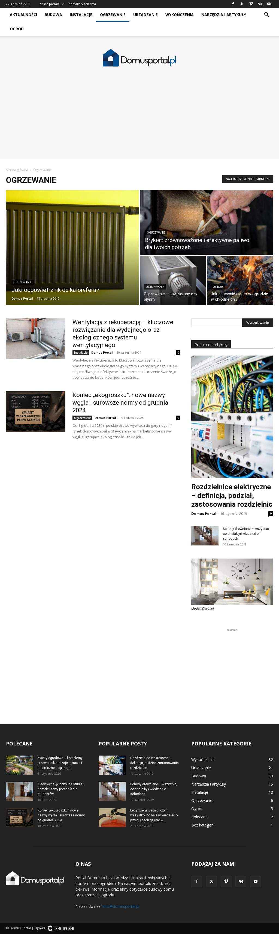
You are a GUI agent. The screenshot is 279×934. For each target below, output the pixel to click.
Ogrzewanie (113, 14)
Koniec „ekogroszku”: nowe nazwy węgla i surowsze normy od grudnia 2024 (120, 403)
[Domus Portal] (139, 58)
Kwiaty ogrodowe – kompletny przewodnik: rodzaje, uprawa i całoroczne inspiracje (60, 763)
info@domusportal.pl (120, 906)
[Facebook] (233, 4)
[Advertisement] (139, 120)
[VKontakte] (260, 4)
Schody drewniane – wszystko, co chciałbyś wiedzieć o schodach (246, 534)
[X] (242, 4)
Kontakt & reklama (82, 4)
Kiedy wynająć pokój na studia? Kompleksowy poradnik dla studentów (61, 789)
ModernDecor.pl (202, 608)
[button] (266, 15)
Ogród (17, 28)
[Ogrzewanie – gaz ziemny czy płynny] (173, 280)
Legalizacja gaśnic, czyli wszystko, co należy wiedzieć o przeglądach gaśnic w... (154, 815)
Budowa (53, 14)
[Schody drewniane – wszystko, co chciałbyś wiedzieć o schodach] (205, 535)
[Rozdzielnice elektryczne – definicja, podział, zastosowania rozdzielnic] (112, 765)
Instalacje (81, 14)
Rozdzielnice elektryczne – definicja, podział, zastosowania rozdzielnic (231, 495)
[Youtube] (269, 4)
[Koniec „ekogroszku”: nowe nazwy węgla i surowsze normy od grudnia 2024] (35, 411)
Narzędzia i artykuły (223, 14)
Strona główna (17, 170)
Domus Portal (22, 298)
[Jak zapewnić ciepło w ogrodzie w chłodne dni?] (240, 280)
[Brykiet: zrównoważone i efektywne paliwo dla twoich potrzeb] (206, 222)
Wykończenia (179, 14)
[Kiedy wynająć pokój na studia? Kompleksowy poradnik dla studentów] (19, 791)
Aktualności (23, 14)
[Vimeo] (251, 4)
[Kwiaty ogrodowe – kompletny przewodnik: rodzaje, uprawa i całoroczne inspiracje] (19, 765)
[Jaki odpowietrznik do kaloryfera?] (72, 247)
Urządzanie (145, 14)
